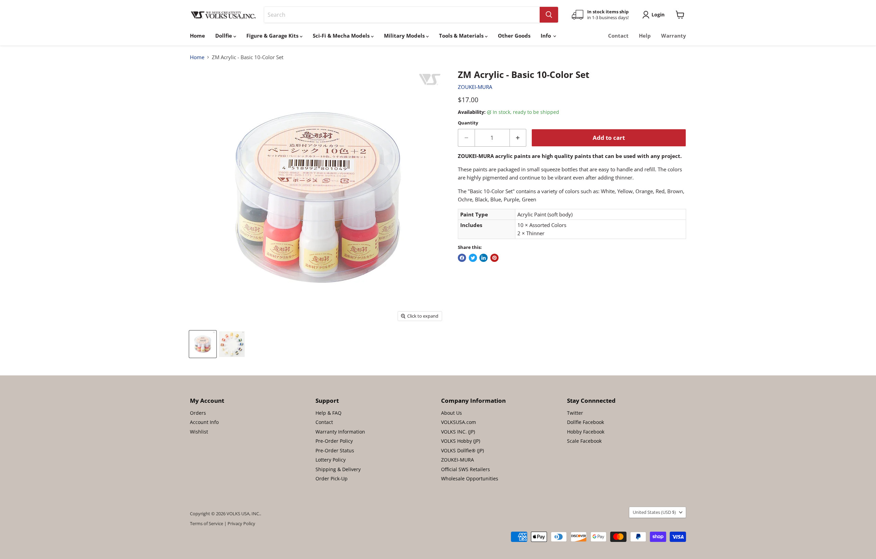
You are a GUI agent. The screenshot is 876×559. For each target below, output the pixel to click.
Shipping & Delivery (338, 469)
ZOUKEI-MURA (475, 86)
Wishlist (199, 431)
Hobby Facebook (585, 431)
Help (645, 35)
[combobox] (402, 15)
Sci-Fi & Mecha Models (342, 35)
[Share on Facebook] (462, 258)
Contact (618, 35)
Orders (198, 413)
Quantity (468, 122)
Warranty (673, 35)
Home (197, 35)
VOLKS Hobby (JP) (460, 441)
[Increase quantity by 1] (518, 137)
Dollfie (224, 35)
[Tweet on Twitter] (473, 258)
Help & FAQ (328, 413)
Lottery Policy (330, 459)
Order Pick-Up (331, 478)
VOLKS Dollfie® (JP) (462, 450)
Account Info (204, 422)
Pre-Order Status (334, 450)
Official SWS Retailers (465, 469)
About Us (451, 413)
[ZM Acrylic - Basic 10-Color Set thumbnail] (202, 344)
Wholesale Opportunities (469, 478)
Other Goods (514, 35)
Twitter (575, 413)
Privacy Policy (241, 523)
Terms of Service (206, 523)
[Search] (549, 15)
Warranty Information (340, 431)
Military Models (405, 35)
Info (546, 35)
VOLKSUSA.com (458, 422)
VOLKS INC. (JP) (458, 431)
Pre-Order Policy (334, 441)
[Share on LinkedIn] (483, 258)
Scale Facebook (584, 441)
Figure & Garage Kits (273, 35)
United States (654, 512)
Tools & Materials (462, 35)
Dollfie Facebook (585, 422)
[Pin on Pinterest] (494, 258)
